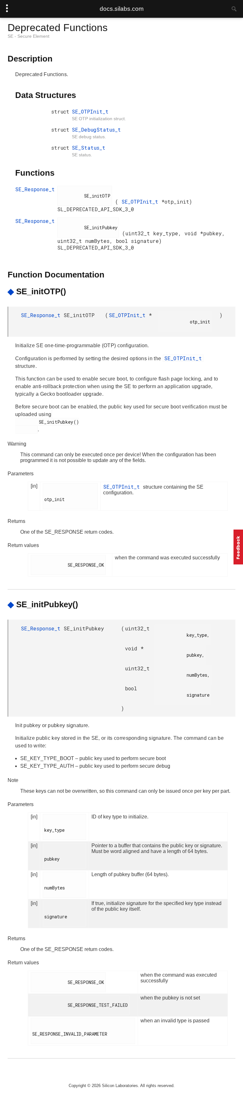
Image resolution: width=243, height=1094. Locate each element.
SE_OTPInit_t (90, 111)
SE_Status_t (88, 147)
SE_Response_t (35, 189)
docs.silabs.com (122, 8)
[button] (238, 547)
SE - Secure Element (28, 36)
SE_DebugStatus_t (96, 129)
